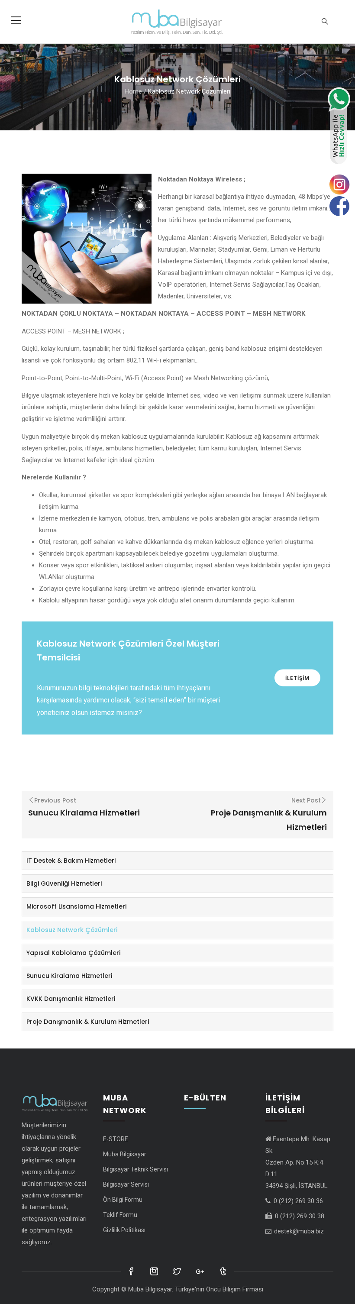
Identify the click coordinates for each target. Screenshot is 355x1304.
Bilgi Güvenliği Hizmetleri (64, 883)
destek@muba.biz (298, 1231)
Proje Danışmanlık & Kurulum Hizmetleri (87, 1021)
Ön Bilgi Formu (122, 1199)
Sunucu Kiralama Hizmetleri (69, 975)
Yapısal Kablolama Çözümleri (73, 952)
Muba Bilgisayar (124, 1154)
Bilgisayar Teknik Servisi (135, 1169)
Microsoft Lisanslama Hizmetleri (76, 906)
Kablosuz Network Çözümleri (71, 929)
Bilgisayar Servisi (126, 1184)
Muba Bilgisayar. (150, 1289)
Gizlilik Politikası (124, 1229)
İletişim (297, 678)
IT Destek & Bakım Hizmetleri (71, 860)
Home (133, 91)
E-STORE (115, 1139)
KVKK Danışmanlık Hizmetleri (70, 998)
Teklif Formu (120, 1214)
